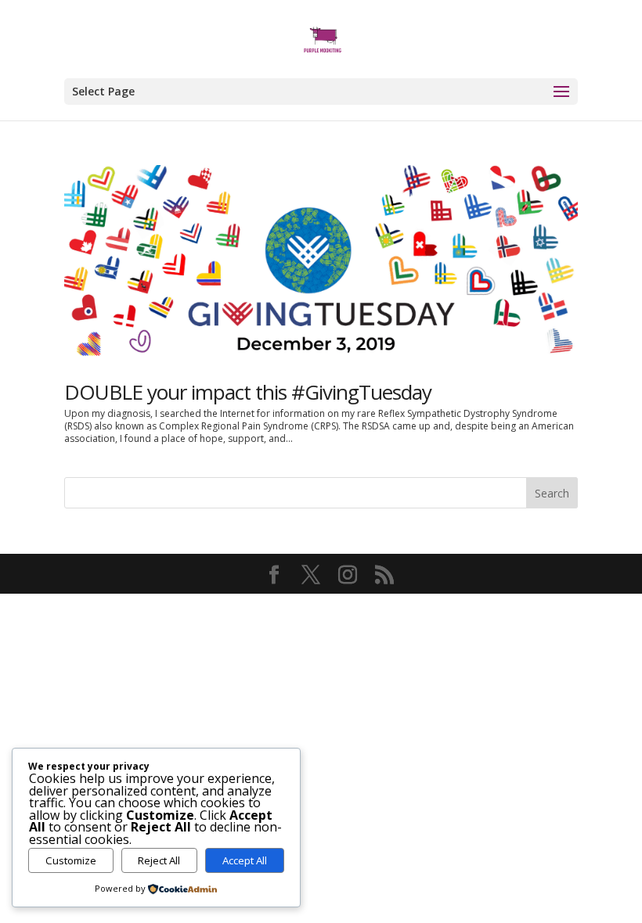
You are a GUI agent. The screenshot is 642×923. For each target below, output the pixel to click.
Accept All (244, 860)
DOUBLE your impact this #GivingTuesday (247, 392)
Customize (70, 860)
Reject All (159, 860)
